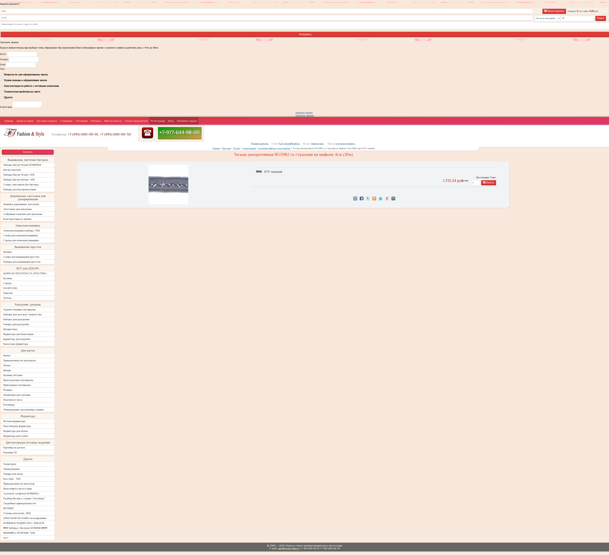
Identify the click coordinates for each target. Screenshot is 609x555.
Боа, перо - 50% (12, 478)
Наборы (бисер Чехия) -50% (18, 174)
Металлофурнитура (14, 421)
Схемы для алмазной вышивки (20, 235)
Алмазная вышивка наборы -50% (21, 230)
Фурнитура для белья (15, 431)
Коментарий (6, 107)
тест (5, 537)
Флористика (10, 329)
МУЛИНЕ (8, 508)
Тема (2, 69)
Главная (9, 120)
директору (317, 143)
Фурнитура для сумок (15, 436)
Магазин (226, 148)
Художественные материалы (19, 309)
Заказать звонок (304, 115)
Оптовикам (82, 120)
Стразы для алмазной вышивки (21, 240)
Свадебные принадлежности (19, 503)
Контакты (96, 120)
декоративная (249, 148)
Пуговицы (9, 404)
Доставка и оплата (47, 120)
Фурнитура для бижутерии (18, 334)
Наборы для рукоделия (16, 319)
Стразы (7, 283)
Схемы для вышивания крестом (21, 257)
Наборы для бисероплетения (19, 189)
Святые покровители (136, 120)
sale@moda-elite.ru (288, 548)
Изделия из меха (12, 399)
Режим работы (259, 143)
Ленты (6, 365)
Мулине (7, 252)
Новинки (28, 152)
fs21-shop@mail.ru (289, 143)
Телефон (4, 59)
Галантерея (9, 464)
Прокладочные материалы (18, 380)
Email (2, 64)
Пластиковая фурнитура (17, 426)
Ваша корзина (555, 11)
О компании (66, 120)
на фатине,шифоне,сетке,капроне (274, 148)
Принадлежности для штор (18, 483)
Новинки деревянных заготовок (21, 204)
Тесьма (7, 298)
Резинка (7, 390)
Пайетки (8, 293)
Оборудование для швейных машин (23, 409)
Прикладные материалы (17, 385)
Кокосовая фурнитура (15, 344)
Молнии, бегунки (12, 375)
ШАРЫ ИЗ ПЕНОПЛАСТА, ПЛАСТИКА (25, 273)
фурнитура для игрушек (16, 339)
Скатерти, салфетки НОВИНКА (21, 493)
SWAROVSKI (10, 288)
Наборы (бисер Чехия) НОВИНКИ (22, 165)
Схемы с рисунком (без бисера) (21, 184)
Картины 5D (10, 452)
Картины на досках (14, 447)
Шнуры (7, 370)
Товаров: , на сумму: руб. (583, 11)
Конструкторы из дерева (17, 219)
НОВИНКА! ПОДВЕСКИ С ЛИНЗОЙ (23, 523)
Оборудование (11, 469)
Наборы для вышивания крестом (21, 261)
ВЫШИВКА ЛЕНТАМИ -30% (19, 533)
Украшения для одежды (16, 395)
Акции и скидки (24, 120)
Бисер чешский (12, 169)
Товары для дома (13, 474)
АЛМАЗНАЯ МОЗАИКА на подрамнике (25, 518)
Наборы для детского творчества (22, 314)
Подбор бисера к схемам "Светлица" (24, 498)
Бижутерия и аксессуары (17, 488)
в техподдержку (345, 143)
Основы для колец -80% (17, 513)
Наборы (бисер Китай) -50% (19, 179)
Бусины (7, 278)
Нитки (6, 355)
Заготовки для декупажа (17, 209)
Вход (171, 120)
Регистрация (158, 120)
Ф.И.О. (3, 54)
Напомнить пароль (187, 120)
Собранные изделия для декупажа (22, 214)
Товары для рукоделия (16, 324)
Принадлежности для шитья (19, 360)
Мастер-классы (113, 120)
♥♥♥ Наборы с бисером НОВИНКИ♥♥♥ (25, 528)
